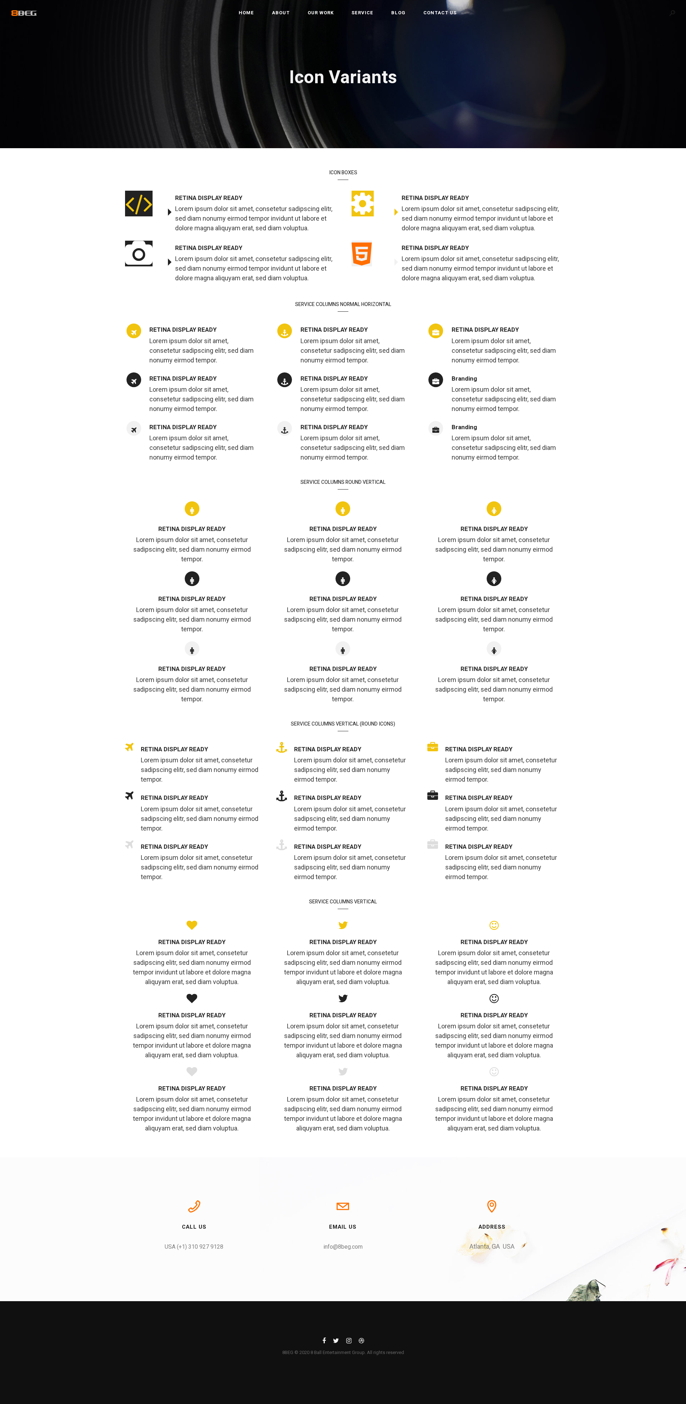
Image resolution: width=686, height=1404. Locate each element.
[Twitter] (336, 1342)
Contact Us (440, 12)
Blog (398, 12)
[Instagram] (349, 1342)
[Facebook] (324, 1342)
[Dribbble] (361, 1342)
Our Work (321, 12)
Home (246, 12)
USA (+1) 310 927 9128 (194, 1246)
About (281, 12)
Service (362, 12)
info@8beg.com (343, 1246)
